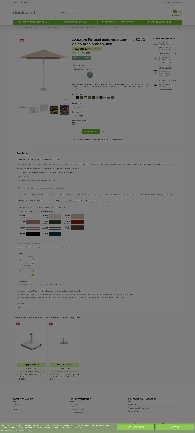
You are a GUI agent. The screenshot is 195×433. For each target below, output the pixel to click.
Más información (7, 431)
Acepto (175, 427)
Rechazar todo (135, 427)
